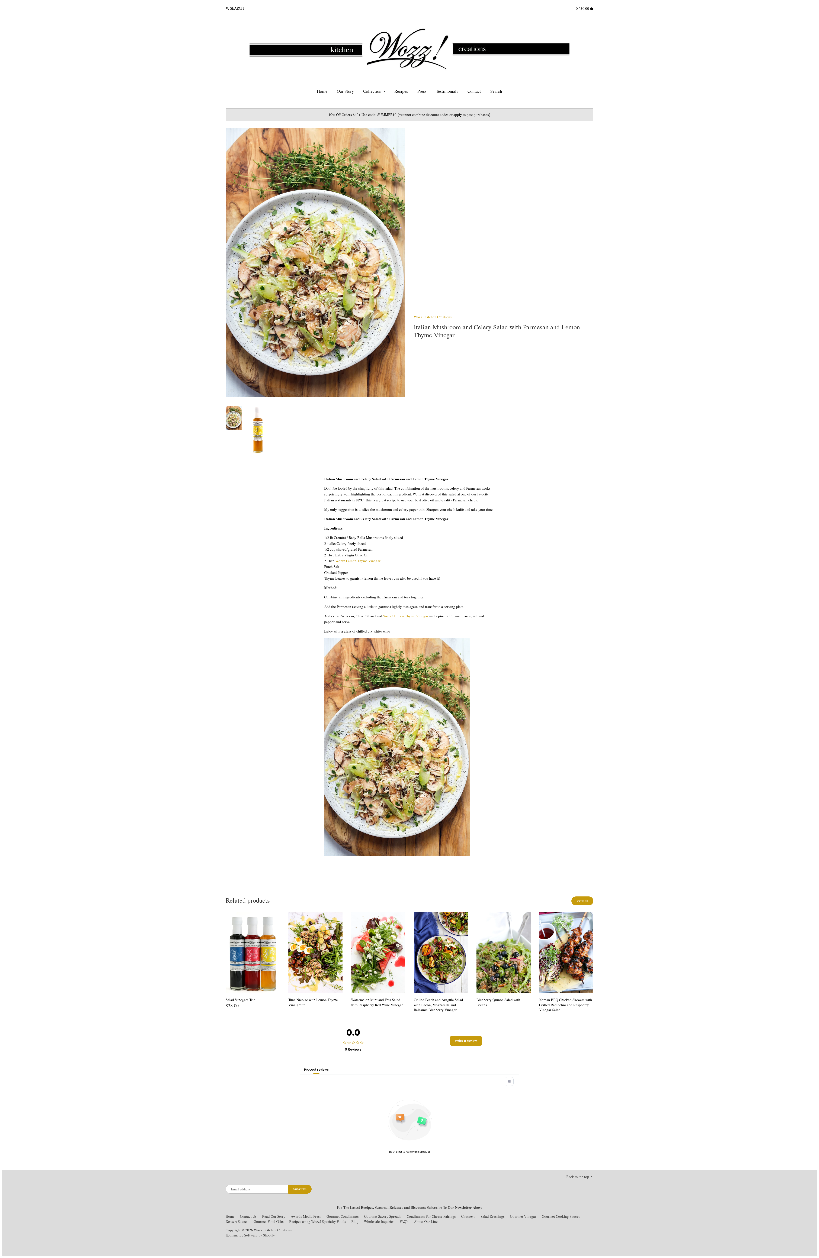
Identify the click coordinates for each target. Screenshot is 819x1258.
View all (582, 901)
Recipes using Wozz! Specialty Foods (317, 1221)
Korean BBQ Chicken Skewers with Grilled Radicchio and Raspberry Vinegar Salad (565, 1004)
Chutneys (468, 1216)
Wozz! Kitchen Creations (433, 316)
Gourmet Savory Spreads (382, 1216)
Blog (355, 1221)
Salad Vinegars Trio (241, 999)
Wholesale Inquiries (379, 1221)
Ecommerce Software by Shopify (250, 1235)
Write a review (466, 1041)
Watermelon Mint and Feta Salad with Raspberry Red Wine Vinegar (377, 1002)
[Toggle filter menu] (509, 1081)
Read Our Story (273, 1216)
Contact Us (248, 1216)
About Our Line (426, 1221)
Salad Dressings (493, 1216)
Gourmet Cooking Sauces (561, 1216)
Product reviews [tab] (316, 1069)
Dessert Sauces (237, 1221)
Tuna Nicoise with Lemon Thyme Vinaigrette (313, 1002)
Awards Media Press (306, 1216)
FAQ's (404, 1221)
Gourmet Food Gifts (269, 1221)
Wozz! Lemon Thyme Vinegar (357, 560)
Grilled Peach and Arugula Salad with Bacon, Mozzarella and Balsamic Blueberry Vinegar (438, 1004)
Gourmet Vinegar (523, 1216)
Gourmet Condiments (343, 1216)
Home (230, 1216)
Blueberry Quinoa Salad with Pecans (498, 1002)
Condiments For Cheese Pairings (431, 1216)
